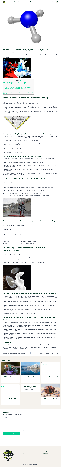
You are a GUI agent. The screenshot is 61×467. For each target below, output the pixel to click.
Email (23, 430)
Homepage (25, 451)
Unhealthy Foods (6, 47)
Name (4, 430)
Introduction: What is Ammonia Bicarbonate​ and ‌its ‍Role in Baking (15, 82)
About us (47, 1)
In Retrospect (5, 93)
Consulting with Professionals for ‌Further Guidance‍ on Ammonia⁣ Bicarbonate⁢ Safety (18, 92)
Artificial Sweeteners (47, 451)
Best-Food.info (6, 52)
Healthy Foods (45, 453)
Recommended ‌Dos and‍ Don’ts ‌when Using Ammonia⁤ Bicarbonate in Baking (16, 87)
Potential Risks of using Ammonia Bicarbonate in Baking (13, 84)
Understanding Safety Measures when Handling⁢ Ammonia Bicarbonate (16, 83)
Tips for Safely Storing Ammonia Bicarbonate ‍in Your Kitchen (14, 86)
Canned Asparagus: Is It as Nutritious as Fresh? (49, 353)
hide (20, 80)
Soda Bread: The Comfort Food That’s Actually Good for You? (14, 353)
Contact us (53, 1)
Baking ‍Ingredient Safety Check (10, 89)
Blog (23, 453)
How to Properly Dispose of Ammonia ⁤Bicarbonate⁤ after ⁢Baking (14, 88)
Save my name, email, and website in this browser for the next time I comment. (49, 430)
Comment (5, 417)
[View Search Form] (57, 2)
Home (15, 1)
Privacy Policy (35, 464)
